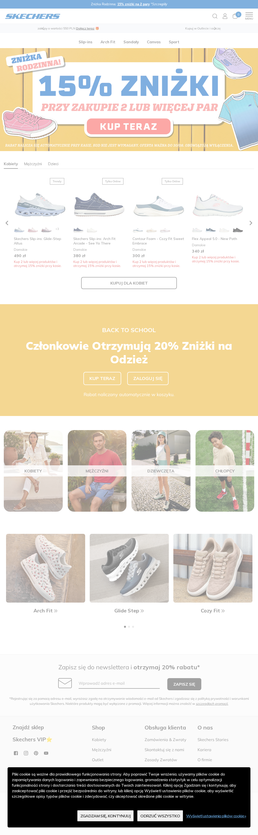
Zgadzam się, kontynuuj (105, 815)
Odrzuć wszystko (160, 815)
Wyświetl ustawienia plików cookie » (216, 815)
